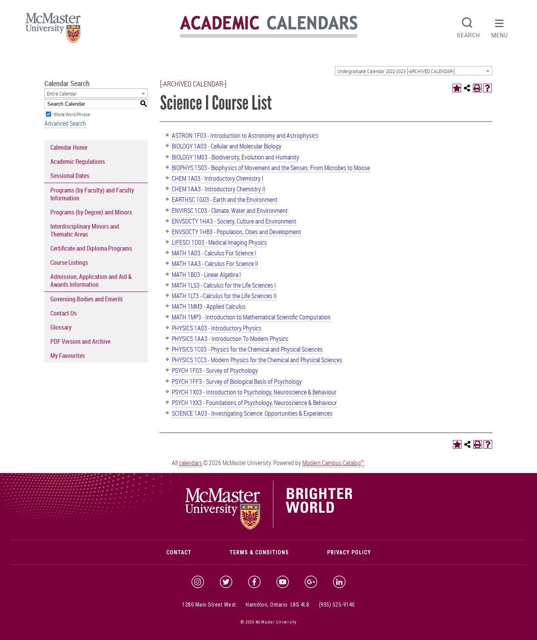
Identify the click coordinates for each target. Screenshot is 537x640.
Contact (178, 552)
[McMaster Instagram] (197, 582)
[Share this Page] (467, 88)
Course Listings (69, 262)
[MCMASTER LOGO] (53, 30)
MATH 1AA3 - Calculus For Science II (215, 263)
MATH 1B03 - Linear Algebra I (206, 274)
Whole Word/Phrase (71, 114)
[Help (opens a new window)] (487, 88)
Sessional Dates (69, 175)
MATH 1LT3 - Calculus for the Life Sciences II (224, 296)
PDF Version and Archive (80, 341)
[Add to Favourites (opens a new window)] (456, 88)
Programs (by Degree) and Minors (91, 212)
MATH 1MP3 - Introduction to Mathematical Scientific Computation (251, 317)
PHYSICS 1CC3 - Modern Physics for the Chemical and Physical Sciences (257, 360)
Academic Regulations (77, 161)
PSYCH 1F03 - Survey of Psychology (215, 370)
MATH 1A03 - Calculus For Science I (214, 253)
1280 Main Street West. (209, 604)
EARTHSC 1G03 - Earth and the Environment (225, 199)
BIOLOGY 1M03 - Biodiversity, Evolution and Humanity (235, 157)
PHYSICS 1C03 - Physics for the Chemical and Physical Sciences (247, 349)
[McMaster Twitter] (226, 582)
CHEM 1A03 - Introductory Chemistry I (217, 178)
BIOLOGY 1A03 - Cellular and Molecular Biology (226, 146)
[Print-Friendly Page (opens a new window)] (477, 88)
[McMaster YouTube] (282, 582)
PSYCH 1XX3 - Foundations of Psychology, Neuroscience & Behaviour (254, 402)
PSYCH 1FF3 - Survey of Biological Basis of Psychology (237, 381)
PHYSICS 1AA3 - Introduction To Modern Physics (230, 338)
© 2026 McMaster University (268, 622)
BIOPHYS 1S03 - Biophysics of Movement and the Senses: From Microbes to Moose (271, 167)
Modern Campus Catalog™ (333, 462)
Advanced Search (65, 123)
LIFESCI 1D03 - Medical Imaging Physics (219, 242)
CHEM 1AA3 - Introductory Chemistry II (218, 189)
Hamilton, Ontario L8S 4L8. (278, 604)
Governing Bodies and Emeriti (86, 299)
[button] (499, 27)
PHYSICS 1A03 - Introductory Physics (216, 328)
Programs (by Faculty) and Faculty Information (92, 194)
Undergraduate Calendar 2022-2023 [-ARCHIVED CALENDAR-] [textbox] (396, 71)
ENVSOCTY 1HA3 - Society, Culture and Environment (234, 221)
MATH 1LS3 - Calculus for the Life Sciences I (224, 285)
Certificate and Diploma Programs (91, 248)
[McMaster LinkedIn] (339, 582)
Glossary (61, 327)
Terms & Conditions (259, 552)
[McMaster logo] (268, 527)
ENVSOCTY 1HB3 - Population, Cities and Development (236, 231)
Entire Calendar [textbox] (62, 93)
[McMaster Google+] (311, 582)
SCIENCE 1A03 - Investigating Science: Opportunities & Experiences (252, 413)
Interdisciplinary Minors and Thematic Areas (84, 230)
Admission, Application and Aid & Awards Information (91, 280)
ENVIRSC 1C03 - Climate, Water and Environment (230, 210)
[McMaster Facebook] (254, 582)
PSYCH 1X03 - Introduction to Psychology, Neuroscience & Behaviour (254, 392)
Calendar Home (68, 147)
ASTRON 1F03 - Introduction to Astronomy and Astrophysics (245, 135)
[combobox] (413, 70)
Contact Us (63, 313)
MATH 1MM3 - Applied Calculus (209, 306)
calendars (190, 462)
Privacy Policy (349, 552)
